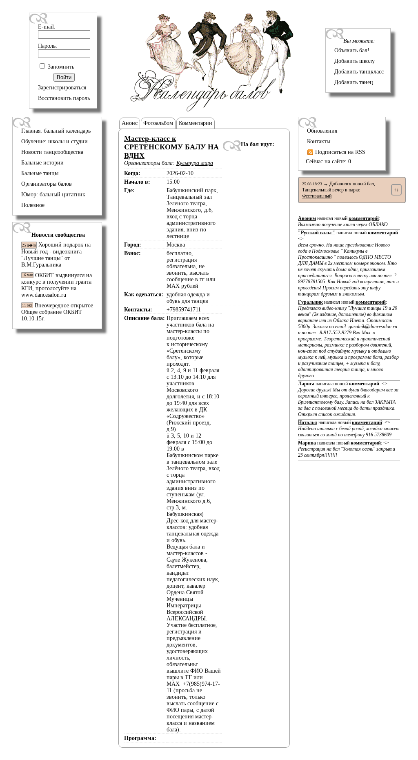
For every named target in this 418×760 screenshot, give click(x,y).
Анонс (130, 123)
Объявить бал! (351, 50)
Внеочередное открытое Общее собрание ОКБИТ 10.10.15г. (57, 312)
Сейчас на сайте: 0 (328, 161)
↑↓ (396, 190)
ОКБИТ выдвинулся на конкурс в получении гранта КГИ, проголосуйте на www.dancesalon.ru (56, 285)
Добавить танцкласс (359, 72)
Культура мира (194, 163)
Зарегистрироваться (62, 87)
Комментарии (195, 123)
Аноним (307, 218)
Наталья (307, 422)
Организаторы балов (46, 184)
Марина (307, 443)
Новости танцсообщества (52, 152)
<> (348, 266)
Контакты (318, 141)
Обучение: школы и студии (54, 141)
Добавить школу (354, 61)
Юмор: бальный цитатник (53, 194)
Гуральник (310, 302)
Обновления (322, 131)
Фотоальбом (158, 123)
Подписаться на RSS (339, 152)
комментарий (364, 218)
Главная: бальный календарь (56, 131)
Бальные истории (42, 163)
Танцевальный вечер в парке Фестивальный (331, 193)
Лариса (306, 384)
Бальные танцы (39, 173)
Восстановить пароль (64, 98)
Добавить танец (353, 82)
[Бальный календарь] (212, 110)
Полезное (32, 205)
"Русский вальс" (316, 233)
